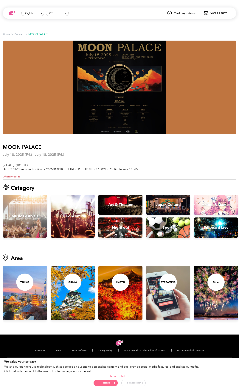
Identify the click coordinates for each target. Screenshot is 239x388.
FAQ (58, 350)
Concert (19, 34)
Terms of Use (79, 350)
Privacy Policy (105, 350)
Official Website (11, 176)
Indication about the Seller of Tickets (145, 350)
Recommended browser (190, 350)
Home (6, 34)
